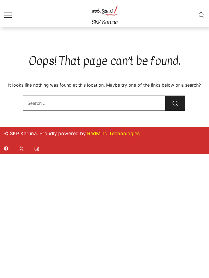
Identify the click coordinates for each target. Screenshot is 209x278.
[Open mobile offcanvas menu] (8, 14)
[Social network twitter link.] (21, 148)
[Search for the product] (175, 103)
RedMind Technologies (113, 133)
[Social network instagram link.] (37, 148)
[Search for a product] (201, 14)
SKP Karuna (104, 22)
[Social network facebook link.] (6, 148)
